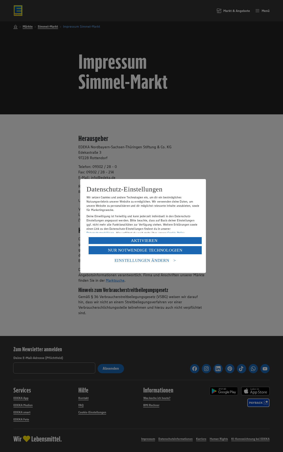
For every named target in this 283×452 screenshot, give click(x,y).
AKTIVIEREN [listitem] (144, 240)
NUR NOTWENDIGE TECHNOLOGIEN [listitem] (145, 250)
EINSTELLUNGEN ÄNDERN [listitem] (142, 260)
